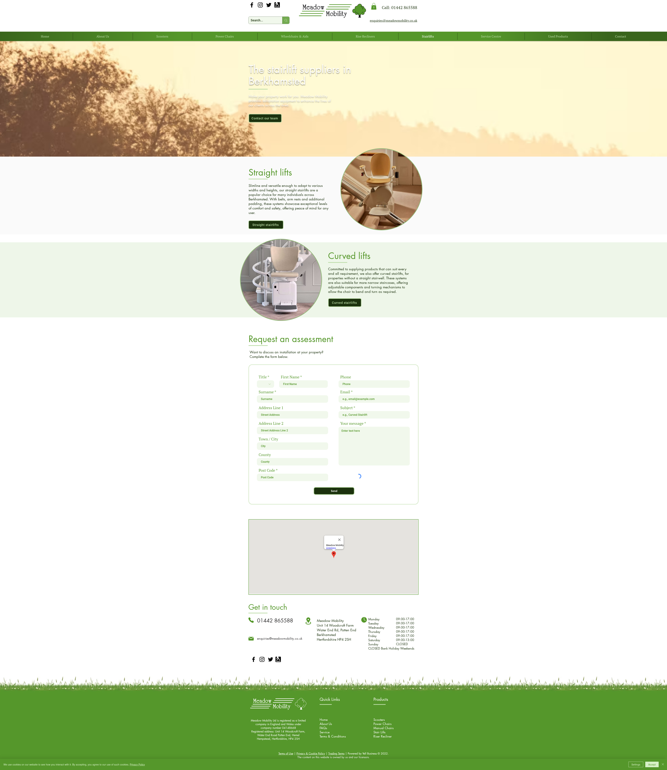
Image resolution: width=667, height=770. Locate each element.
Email (345, 392)
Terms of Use (285, 753)
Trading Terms (336, 753)
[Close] (663, 764)
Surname (266, 392)
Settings (635, 764)
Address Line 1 (271, 408)
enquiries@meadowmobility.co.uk (279, 638)
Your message (352, 423)
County (265, 455)
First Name (290, 377)
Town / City (268, 439)
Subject (346, 408)
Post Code (267, 470)
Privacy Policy (137, 764)
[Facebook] (251, 5)
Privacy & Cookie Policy (311, 753)
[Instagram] (260, 5)
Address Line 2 (271, 423)
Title (263, 377)
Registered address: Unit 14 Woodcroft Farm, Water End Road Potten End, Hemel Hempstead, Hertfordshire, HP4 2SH (278, 735)
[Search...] (285, 20)
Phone (345, 377)
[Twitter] (268, 5)
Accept (652, 764)
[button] (374, 6)
